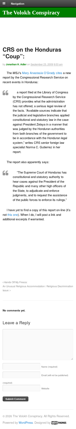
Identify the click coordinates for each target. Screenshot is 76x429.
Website (45, 388)
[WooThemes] (58, 422)
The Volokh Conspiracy (31, 12)
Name (49, 366)
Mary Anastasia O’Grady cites (42, 73)
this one (12, 214)
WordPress (26, 422)
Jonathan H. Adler (16, 64)
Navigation (17, 3)
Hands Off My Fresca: (15, 282)
